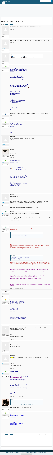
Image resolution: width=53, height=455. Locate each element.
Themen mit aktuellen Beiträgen (11, 4)
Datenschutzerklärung (48, 450)
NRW (8, 216)
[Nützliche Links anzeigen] (51, 19)
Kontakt (34, 450)
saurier (3, 162)
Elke (2, 213)
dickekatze (3, 144)
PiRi (2, 293)
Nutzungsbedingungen (41, 450)
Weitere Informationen (28, 453)
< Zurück (6, 24)
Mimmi (3, 154)
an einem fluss (7, 165)
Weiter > (12, 24)
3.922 (8, 70)
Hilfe (36, 450)
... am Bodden (7, 410)
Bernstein (3, 349)
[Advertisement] (26, 11)
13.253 (8, 296)
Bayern (8, 205)
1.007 (8, 409)
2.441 (8, 231)
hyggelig (3, 48)
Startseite (30, 450)
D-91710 (8, 119)
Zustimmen (22, 453)
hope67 (3, 333)
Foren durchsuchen (3, 4)
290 (8, 36)
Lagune (3, 202)
